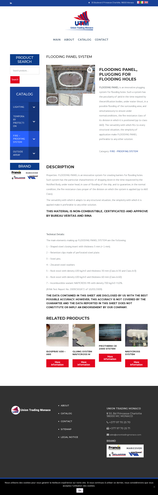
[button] (90, 70)
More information (57, 363)
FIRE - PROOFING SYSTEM (124, 151)
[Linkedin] (11, 3)
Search (15, 79)
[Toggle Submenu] (34, 107)
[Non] (154, 486)
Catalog (84, 39)
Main (57, 39)
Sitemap (66, 429)
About (69, 39)
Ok (79, 490)
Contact (102, 39)
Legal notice (69, 437)
